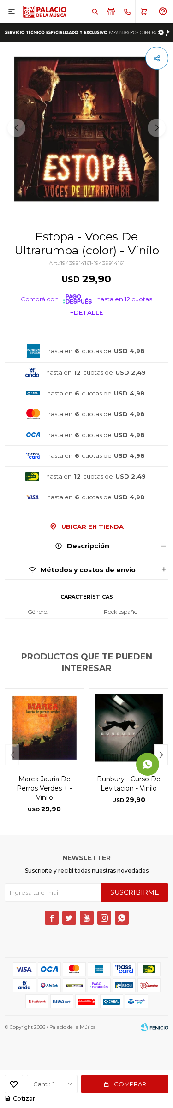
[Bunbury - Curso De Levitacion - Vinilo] (129, 728)
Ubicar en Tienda (92, 526)
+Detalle (86, 312)
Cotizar (24, 1098)
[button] (95, 11)
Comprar (130, 1084)
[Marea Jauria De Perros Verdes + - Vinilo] (44, 728)
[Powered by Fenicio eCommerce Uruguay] (154, 1027)
